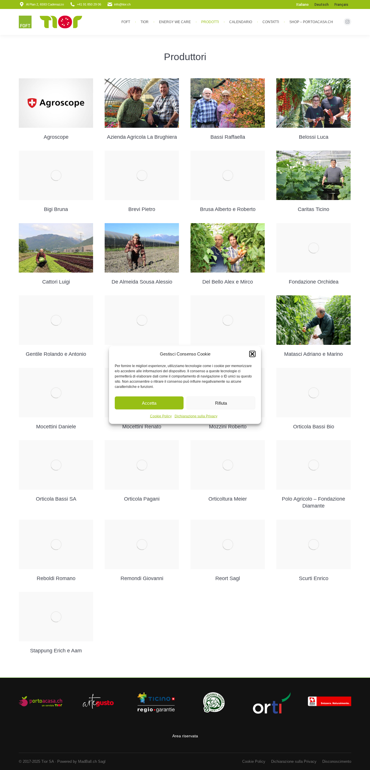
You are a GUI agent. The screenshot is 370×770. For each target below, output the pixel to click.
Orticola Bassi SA (56, 499)
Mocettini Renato (141, 427)
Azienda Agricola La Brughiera (142, 137)
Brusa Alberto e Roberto (228, 209)
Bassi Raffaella (227, 137)
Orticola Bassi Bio (313, 427)
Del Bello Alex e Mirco (227, 282)
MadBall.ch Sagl (92, 761)
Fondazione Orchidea (313, 282)
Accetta (149, 402)
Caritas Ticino (313, 209)
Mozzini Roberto (228, 427)
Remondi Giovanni (142, 578)
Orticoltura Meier (227, 499)
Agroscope (56, 137)
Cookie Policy (161, 416)
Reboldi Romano (56, 578)
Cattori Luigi (56, 282)
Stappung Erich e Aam (56, 651)
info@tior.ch (122, 4)
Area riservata (185, 736)
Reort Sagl (227, 578)
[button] (252, 354)
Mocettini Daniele (56, 427)
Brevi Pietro (141, 209)
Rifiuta (221, 402)
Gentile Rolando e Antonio (56, 354)
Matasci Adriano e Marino (313, 354)
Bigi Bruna (56, 209)
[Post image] (56, 103)
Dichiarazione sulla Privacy (196, 416)
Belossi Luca (313, 137)
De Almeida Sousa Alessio (142, 282)
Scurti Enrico (313, 578)
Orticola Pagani (142, 499)
